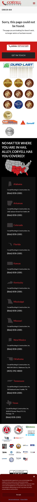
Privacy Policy (24, 499)
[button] (34, 476)
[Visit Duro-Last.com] (18, 70)
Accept (18, 494)
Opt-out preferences (13, 499)
